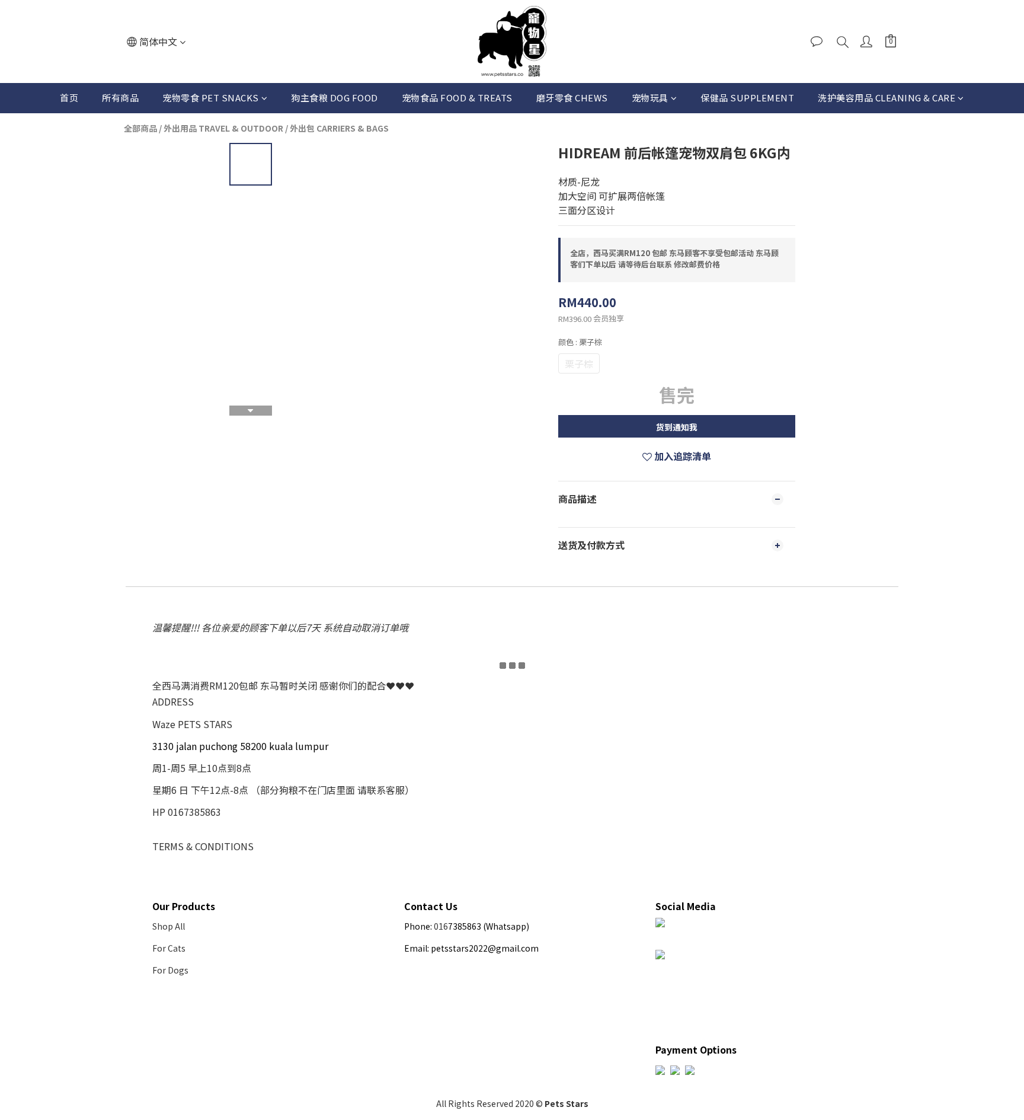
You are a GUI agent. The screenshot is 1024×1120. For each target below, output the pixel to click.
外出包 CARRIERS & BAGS (339, 128)
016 (441, 926)
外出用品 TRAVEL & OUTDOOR (223, 128)
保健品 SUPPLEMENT (747, 97)
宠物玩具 (650, 97)
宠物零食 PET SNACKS (210, 97)
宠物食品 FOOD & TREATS (457, 97)
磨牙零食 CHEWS (572, 97)
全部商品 (140, 128)
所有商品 (120, 97)
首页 (69, 97)
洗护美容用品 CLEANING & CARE (886, 97)
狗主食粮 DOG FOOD (334, 97)
